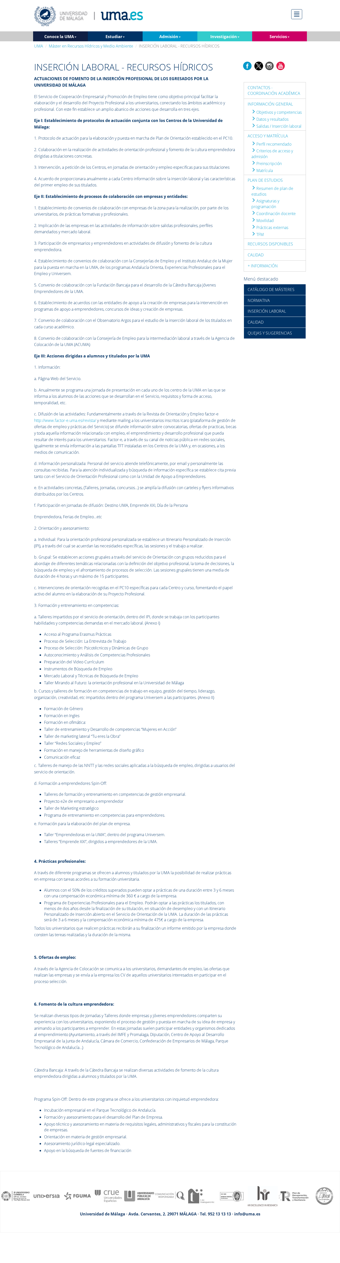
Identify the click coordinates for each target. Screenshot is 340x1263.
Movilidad (264, 220)
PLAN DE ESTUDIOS (265, 180)
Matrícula (264, 170)
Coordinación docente (275, 213)
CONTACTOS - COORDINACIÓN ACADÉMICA (274, 90)
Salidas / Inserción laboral (278, 126)
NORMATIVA (259, 300)
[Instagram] (270, 65)
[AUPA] (139, 1195)
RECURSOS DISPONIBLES (270, 244)
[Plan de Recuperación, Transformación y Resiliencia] (293, 1195)
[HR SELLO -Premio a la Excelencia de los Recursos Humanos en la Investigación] (263, 1195)
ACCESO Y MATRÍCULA (268, 136)
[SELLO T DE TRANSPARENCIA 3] (201, 1195)
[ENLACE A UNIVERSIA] (46, 1195)
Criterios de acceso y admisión (272, 153)
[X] (258, 65)
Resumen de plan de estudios (272, 191)
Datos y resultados (271, 119)
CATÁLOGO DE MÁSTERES (271, 289)
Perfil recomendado (273, 144)
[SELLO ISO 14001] (232, 1195)
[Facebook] (247, 65)
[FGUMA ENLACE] (77, 1195)
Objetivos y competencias (278, 112)
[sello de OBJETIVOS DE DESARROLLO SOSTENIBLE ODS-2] (16, 1195)
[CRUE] (108, 1195)
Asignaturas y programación (265, 203)
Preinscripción (268, 163)
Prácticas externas (271, 227)
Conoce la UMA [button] (59, 36)
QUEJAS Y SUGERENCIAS (270, 333)
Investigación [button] (223, 36)
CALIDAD (256, 255)
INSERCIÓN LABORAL (267, 311)
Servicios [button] (278, 36)
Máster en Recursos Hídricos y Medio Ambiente (91, 46)
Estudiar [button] (114, 36)
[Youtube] (280, 65)
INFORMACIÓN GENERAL (270, 104)
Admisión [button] (168, 36)
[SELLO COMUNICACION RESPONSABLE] (170, 1195)
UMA (38, 46)
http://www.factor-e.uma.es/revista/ (65, 420)
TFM (259, 234)
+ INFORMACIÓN (263, 266)
